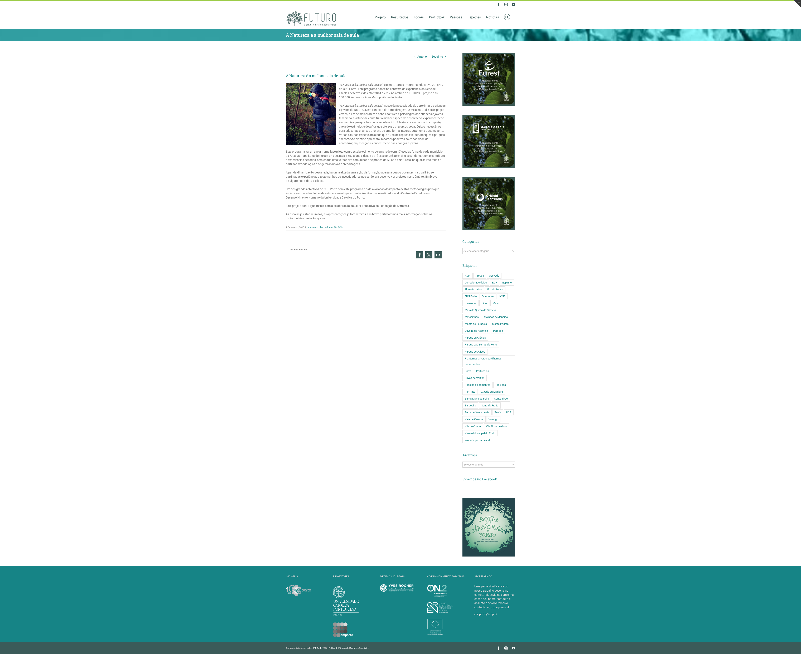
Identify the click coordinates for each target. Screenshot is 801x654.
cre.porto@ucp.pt (485, 614)
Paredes (498, 330)
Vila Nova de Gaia (496, 426)
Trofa (498, 412)
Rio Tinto (470, 391)
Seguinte (437, 56)
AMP (467, 275)
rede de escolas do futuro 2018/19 (325, 227)
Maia (496, 303)
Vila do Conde (473, 426)
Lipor (484, 303)
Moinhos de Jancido (496, 317)
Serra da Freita (489, 405)
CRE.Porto (317, 648)
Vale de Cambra (474, 419)
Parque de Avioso (475, 351)
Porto (468, 371)
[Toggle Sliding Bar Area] (797, 4)
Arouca (480, 275)
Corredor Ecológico (476, 282)
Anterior (422, 56)
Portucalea (482, 371)
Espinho (507, 282)
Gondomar (488, 296)
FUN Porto (471, 296)
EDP (494, 282)
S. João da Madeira (491, 391)
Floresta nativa (473, 289)
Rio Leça (501, 384)
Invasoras (470, 303)
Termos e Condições (359, 648)
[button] (507, 16)
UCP (508, 412)
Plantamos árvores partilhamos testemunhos (483, 361)
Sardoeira (470, 405)
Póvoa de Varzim (474, 377)
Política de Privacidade (339, 648)
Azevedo (494, 275)
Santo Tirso (501, 398)
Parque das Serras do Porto (481, 344)
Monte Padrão (500, 323)
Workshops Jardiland (477, 440)
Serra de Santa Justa (477, 412)
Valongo (493, 419)
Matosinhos (472, 317)
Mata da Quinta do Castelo (480, 310)
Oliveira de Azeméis (476, 330)
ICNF (502, 296)
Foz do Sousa (495, 289)
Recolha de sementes (477, 384)
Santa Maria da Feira (477, 398)
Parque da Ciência (475, 337)
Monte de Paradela (476, 323)
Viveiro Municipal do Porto (480, 433)
